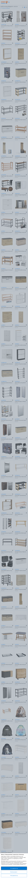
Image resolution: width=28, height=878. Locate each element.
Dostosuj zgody (13, 871)
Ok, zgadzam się (14, 868)
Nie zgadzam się (14, 875)
